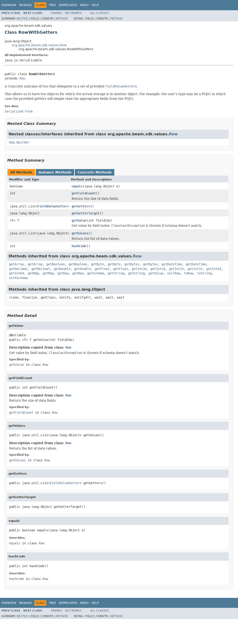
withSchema (18, 278)
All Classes (99, 13)
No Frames (73, 13)
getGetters (81, 206)
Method (62, 18)
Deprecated (68, 5)
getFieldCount (84, 193)
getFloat (102, 269)
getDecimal (18, 269)
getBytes (131, 264)
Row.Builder (19, 142)
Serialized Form (19, 111)
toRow (188, 273)
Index (84, 5)
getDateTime (172, 264)
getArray (16, 264)
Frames (56, 13)
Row (22, 78)
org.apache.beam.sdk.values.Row (39, 45)
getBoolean (55, 264)
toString (204, 273)
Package (25, 5)
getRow (63, 273)
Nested (22, 18)
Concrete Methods (95, 172)
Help (95, 5)
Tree (52, 5)
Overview (8, 5)
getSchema (95, 273)
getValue (79, 220)
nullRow (173, 273)
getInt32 (176, 269)
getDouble (62, 269)
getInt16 (139, 269)
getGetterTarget (85, 213)
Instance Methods (55, 172)
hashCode (79, 246)
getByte (97, 264)
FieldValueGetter (52, 206)
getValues (80, 233)
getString (116, 273)
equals (77, 186)
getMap (33, 273)
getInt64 (213, 269)
